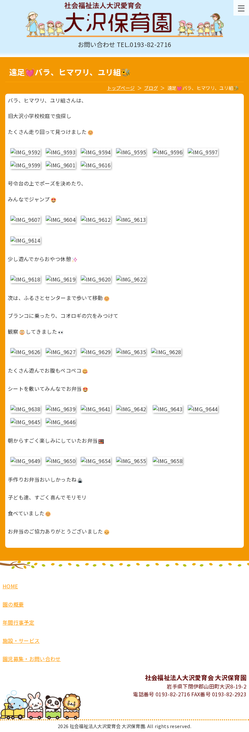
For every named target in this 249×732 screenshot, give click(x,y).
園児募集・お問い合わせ (32, 659)
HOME (10, 586)
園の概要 (13, 604)
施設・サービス (21, 640)
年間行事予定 (18, 622)
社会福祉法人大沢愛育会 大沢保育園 (124, 20)
